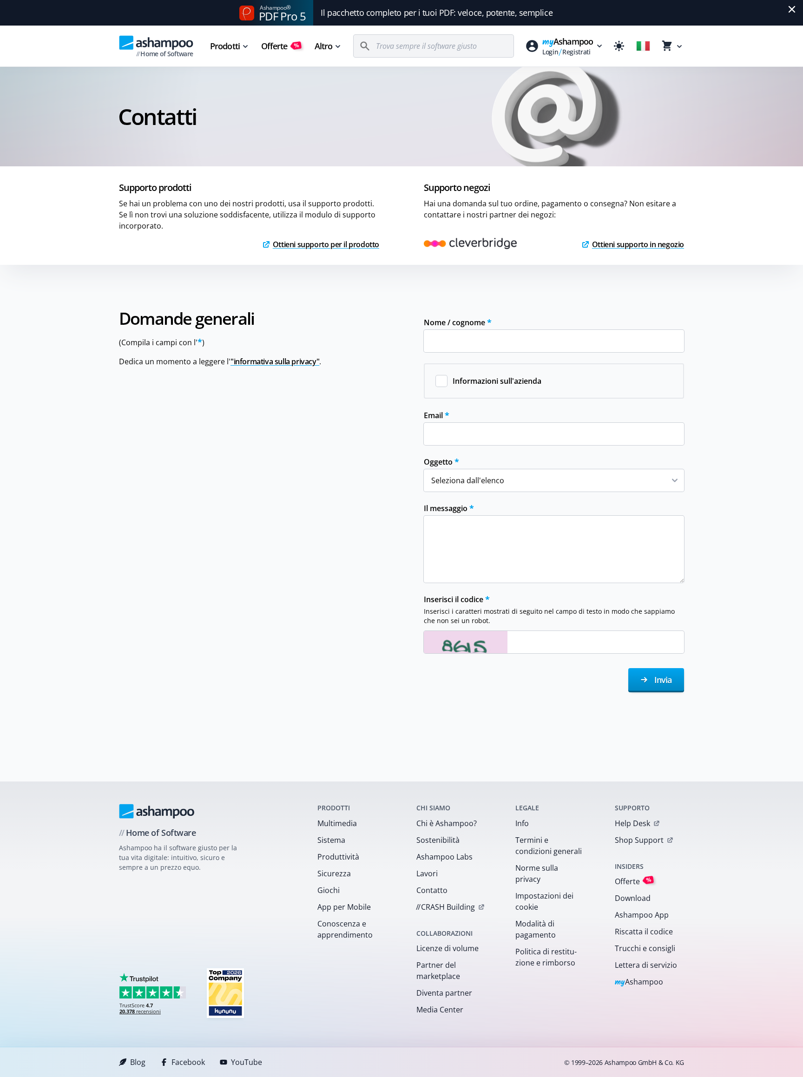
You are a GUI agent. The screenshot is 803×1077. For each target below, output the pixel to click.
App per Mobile (344, 907)
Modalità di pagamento (535, 929)
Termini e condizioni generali (548, 845)
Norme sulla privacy (536, 873)
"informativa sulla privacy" (274, 361)
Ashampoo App (642, 915)
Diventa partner (444, 993)
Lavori (427, 873)
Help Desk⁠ (632, 823)
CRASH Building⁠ (445, 907)
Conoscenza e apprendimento (345, 929)
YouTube (246, 1062)
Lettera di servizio (646, 965)
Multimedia (337, 823)
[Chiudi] (792, 9)
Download (633, 898)
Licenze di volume (447, 948)
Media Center (439, 1010)
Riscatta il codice (644, 931)
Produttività (338, 857)
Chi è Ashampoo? (446, 823)
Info (522, 823)
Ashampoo (639, 982)
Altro (324, 46)
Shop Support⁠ (639, 840)
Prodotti (225, 46)
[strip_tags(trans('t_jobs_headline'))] (225, 992)
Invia (661, 679)
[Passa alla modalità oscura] (619, 46)
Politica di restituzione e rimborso (546, 957)
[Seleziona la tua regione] (643, 46)
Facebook (188, 1062)
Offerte (280, 46)
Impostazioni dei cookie (544, 901)
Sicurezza (334, 873)
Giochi (328, 890)
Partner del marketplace (438, 970)
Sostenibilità (438, 840)
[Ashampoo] (156, 811)
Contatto (432, 890)
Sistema (331, 840)
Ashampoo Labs (444, 857)
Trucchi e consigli (645, 948)
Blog (137, 1062)
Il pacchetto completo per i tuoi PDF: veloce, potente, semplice (437, 12)
